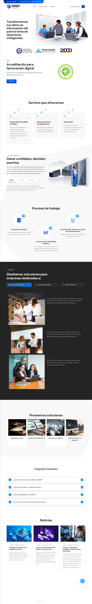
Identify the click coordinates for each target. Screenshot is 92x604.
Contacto (52, 6)
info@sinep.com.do (36, 1)
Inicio (34, 6)
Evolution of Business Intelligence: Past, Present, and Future (72, 549)
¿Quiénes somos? (43, 6)
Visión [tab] (21, 180)
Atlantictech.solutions (49, 601)
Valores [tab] (31, 180)
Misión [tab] (12, 180)
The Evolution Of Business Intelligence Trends (18, 548)
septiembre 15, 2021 (19, 545)
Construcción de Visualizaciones (43, 123)
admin (11, 545)
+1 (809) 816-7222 (23, 1)
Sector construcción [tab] (70, 284)
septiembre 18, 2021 (46, 545)
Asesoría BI (68, 122)
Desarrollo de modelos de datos (19, 123)
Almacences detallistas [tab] (44, 284)
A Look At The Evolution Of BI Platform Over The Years (45, 548)
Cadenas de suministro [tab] (17, 284)
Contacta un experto (75, 6)
